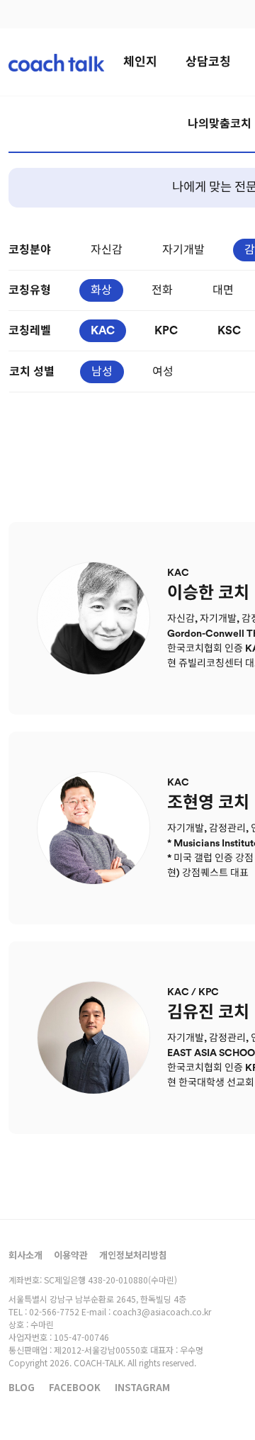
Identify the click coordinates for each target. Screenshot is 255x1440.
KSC (229, 330)
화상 (101, 290)
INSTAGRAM (142, 1387)
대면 (223, 290)
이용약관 (71, 1255)
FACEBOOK (75, 1387)
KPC (166, 330)
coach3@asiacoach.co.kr (162, 1311)
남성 (102, 372)
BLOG (21, 1387)
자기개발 (183, 250)
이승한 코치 (208, 593)
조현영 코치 (208, 803)
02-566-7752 (54, 1311)
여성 (163, 372)
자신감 (107, 250)
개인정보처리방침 (133, 1255)
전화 (162, 290)
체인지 (140, 62)
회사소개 (25, 1255)
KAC (103, 330)
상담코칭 (208, 62)
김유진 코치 (208, 1012)
